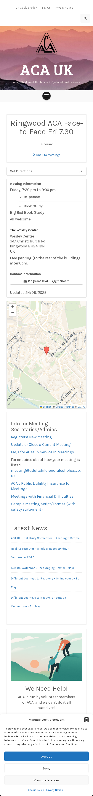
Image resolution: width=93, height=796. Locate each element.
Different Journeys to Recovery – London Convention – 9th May (38, 602)
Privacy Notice (54, 789)
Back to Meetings (48, 155)
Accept (46, 756)
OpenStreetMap (64, 406)
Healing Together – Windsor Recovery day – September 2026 (40, 553)
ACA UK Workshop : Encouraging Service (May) (42, 568)
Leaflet (46, 406)
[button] (86, 720)
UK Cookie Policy (26, 7)
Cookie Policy (36, 789)
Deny (46, 768)
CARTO (81, 406)
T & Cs (46, 7)
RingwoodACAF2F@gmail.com (48, 281)
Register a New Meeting (31, 437)
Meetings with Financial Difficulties (42, 496)
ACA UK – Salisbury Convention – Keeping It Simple (45, 538)
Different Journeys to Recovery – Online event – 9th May (45, 583)
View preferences (46, 780)
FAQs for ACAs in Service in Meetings (42, 452)
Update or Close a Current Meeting (41, 444)
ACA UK (46, 69)
